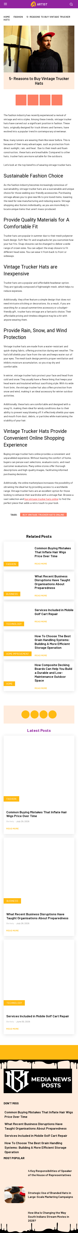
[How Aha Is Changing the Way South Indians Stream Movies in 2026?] (15, 1216)
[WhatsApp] (57, 100)
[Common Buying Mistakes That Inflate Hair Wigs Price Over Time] (18, 556)
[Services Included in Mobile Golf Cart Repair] (18, 615)
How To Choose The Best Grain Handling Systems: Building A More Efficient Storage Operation (53, 642)
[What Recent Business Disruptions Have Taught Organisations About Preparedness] (18, 585)
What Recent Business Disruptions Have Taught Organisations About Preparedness (52, 582)
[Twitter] (33, 100)
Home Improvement (17, 653)
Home (7, 16)
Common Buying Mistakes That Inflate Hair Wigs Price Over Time (53, 552)
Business (12, 593)
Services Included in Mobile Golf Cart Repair (54, 612)
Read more (41, 563)
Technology (14, 623)
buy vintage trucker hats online (43, 514)
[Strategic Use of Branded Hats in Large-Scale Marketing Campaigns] (15, 1195)
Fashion (18, 16)
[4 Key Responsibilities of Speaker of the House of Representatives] (15, 1173)
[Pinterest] (45, 100)
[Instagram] (34, 714)
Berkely (10, 821)
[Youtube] (52, 714)
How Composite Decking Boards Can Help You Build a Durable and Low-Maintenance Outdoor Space (53, 672)
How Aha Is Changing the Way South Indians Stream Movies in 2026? (48, 1216)
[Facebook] (21, 100)
